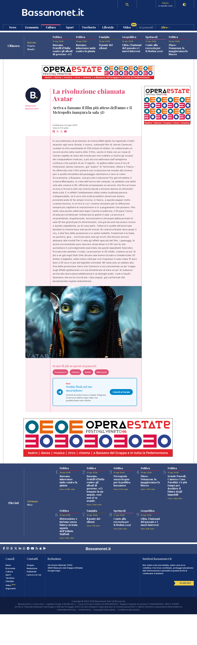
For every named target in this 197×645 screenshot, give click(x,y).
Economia (31, 27)
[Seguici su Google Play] (44, 548)
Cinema (75, 372)
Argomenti (146, 27)
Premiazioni (60, 372)
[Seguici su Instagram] (7, 548)
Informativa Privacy (66, 609)
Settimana (32, 501)
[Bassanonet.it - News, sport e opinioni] (50, 12)
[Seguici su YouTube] (32, 548)
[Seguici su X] (15, 548)
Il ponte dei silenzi (106, 46)
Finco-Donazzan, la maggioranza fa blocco (178, 49)
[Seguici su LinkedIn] (20, 548)
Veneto (31, 45)
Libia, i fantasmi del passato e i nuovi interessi (131, 48)
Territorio (89, 27)
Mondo (31, 49)
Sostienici (185, 582)
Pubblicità (31, 571)
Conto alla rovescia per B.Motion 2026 (154, 48)
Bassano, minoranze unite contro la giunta (86, 48)
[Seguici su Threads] (11, 548)
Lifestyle (108, 27)
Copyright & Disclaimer (104, 609)
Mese (30, 504)
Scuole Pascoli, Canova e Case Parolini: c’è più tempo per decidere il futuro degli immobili (177, 485)
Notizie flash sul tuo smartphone (79, 388)
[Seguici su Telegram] (28, 548)
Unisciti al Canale (121, 392)
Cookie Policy (84, 609)
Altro (164, 27)
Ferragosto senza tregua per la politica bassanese (122, 481)
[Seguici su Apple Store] (41, 548)
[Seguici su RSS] (37, 548)
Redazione (32, 568)
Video (129, 26)
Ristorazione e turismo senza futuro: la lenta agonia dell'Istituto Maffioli (68, 526)
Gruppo (30, 565)
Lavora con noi (34, 575)
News (12, 27)
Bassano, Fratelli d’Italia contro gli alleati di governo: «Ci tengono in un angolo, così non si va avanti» (63, 54)
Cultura (51, 27)
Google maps (54, 570)
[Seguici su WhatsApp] (24, 548)
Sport (70, 27)
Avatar (88, 372)
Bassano (31, 42)
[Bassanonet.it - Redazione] (33, 95)
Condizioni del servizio (128, 609)
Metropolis (102, 372)
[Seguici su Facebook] (4, 548)
